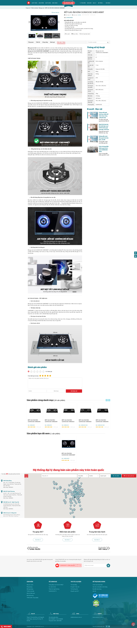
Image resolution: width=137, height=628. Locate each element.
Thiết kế (38, 42)
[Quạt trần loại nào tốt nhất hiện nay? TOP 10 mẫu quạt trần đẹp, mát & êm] (92, 127)
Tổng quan (31, 42)
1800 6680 (59, 620)
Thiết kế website (48, 626)
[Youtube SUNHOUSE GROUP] (135, 257)
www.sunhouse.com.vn (98, 617)
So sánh (68, 33)
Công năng (45, 42)
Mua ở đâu (75, 33)
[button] (30, 22)
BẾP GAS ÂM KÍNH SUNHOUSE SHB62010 (68, 420)
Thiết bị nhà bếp (34, 8)
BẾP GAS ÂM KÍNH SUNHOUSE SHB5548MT (55, 8)
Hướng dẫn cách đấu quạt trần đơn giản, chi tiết (103, 138)
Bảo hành (54, 3)
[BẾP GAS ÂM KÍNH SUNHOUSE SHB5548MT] (68, 444)
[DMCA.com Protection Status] (96, 606)
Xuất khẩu (48, 3)
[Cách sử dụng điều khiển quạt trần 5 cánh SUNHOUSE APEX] (92, 149)
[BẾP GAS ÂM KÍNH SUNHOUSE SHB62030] (52, 411)
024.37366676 (52, 619)
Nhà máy (89, 3)
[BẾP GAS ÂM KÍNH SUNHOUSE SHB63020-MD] (86, 411)
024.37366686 (59, 619)
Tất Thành (56, 626)
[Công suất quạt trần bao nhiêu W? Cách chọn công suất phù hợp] (92, 115)
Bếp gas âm (41, 8)
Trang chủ (28, 3)
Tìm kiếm (117, 475)
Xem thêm (37, 539)
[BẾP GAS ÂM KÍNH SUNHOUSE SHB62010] (69, 411)
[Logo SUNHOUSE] (68, 6)
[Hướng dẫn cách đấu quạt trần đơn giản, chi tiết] (92, 139)
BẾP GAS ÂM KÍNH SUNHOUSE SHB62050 (34, 420)
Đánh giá (52, 42)
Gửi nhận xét (74, 391)
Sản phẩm (41, 3)
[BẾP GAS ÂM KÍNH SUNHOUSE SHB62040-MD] (103, 411)
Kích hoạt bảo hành (85, 33)
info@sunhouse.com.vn (76, 617)
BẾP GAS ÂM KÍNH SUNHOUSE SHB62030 (51, 420)
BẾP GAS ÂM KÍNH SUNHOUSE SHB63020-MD (85, 420)
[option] (44, 22)
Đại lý (94, 3)
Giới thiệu (34, 3)
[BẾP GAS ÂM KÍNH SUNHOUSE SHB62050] (35, 411)
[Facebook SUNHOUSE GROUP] (135, 254)
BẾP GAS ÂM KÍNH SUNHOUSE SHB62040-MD (102, 420)
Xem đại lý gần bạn (129, 475)
